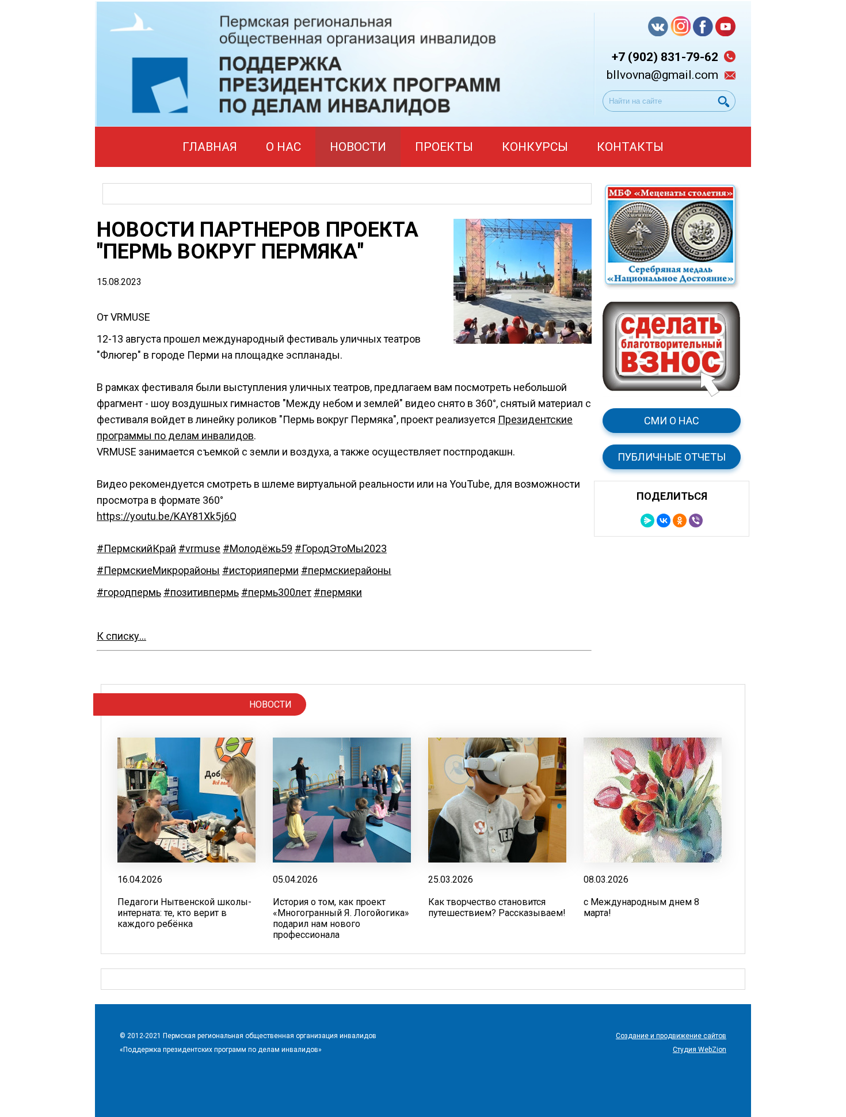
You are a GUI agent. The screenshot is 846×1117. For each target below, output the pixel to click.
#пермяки (338, 592)
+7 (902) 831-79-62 (665, 57)
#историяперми (260, 570)
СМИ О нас (671, 421)
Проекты (444, 147)
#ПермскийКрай (136, 548)
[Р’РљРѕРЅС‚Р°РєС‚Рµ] (663, 520)
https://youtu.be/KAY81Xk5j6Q (167, 516)
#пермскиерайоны (346, 570)
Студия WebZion (699, 1050)
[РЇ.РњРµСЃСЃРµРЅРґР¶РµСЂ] (647, 520)
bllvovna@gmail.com (662, 75)
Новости (358, 147)
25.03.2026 (450, 879)
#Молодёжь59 (257, 548)
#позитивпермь (201, 592)
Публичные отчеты (672, 457)
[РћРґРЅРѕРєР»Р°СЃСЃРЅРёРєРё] (680, 520)
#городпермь (129, 592)
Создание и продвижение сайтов (671, 1036)
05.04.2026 (295, 879)
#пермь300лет (276, 592)
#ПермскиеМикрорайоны (158, 570)
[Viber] (696, 520)
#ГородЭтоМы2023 (341, 548)
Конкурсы (535, 147)
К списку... (121, 636)
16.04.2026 (139, 879)
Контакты (630, 147)
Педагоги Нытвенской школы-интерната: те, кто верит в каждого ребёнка (184, 912)
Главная (209, 147)
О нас (283, 147)
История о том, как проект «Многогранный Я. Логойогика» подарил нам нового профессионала (341, 918)
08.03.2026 (606, 879)
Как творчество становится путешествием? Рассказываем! (497, 907)
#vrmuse (199, 548)
